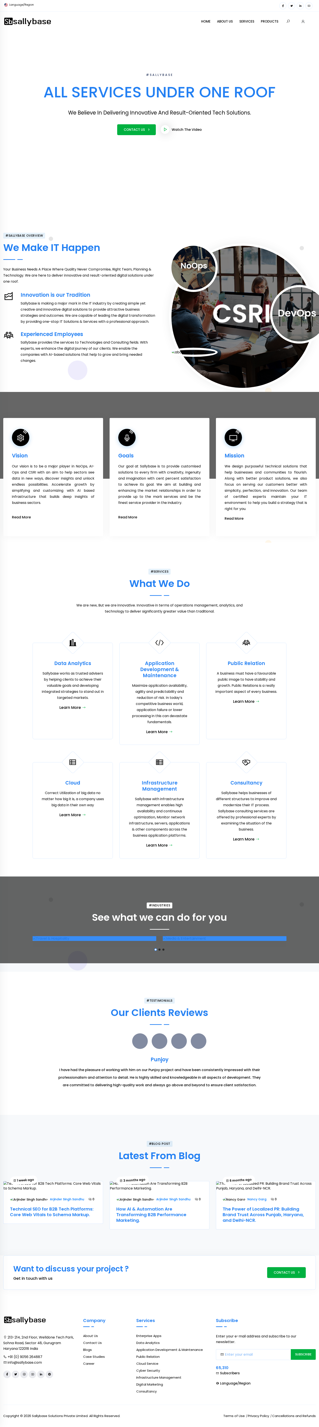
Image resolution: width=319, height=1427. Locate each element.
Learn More (70, 707)
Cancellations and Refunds (294, 1416)
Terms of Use (234, 1416)
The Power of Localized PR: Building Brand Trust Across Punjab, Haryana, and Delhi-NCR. (263, 1214)
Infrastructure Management (158, 1377)
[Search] (288, 21)
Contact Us (134, 129)
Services (246, 21)
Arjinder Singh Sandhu (67, 1199)
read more (21, 517)
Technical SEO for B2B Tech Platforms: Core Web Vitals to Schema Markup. (52, 1212)
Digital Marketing (149, 1384)
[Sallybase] (27, 21)
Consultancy (146, 1391)
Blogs (87, 1349)
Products (269, 21)
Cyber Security (148, 1370)
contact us (284, 1272)
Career (88, 1363)
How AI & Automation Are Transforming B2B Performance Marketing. (151, 1214)
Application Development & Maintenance (169, 1349)
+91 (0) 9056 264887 (25, 1356)
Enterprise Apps (148, 1336)
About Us (90, 1336)
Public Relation (148, 1356)
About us (225, 21)
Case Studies (94, 1356)
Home (205, 21)
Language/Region (21, 5)
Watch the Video (187, 129)
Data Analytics (148, 1342)
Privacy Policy (258, 1416)
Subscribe (303, 1354)
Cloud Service (147, 1363)
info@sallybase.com (25, 1362)
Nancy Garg (256, 1199)
